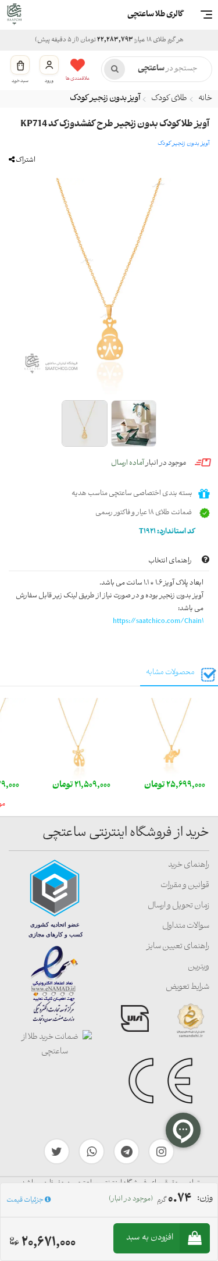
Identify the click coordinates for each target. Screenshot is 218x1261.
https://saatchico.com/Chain (157, 621)
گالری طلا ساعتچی (155, 15)
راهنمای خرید (188, 865)
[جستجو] (114, 69)
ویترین (198, 967)
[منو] (206, 14)
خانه (205, 98)
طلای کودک (169, 98)
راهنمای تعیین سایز (177, 946)
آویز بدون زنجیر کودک (105, 98)
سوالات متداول (185, 926)
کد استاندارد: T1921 (167, 532)
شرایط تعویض (187, 987)
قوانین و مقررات (184, 885)
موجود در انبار (148, 463)
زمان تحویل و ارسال (178, 906)
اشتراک (25, 160)
